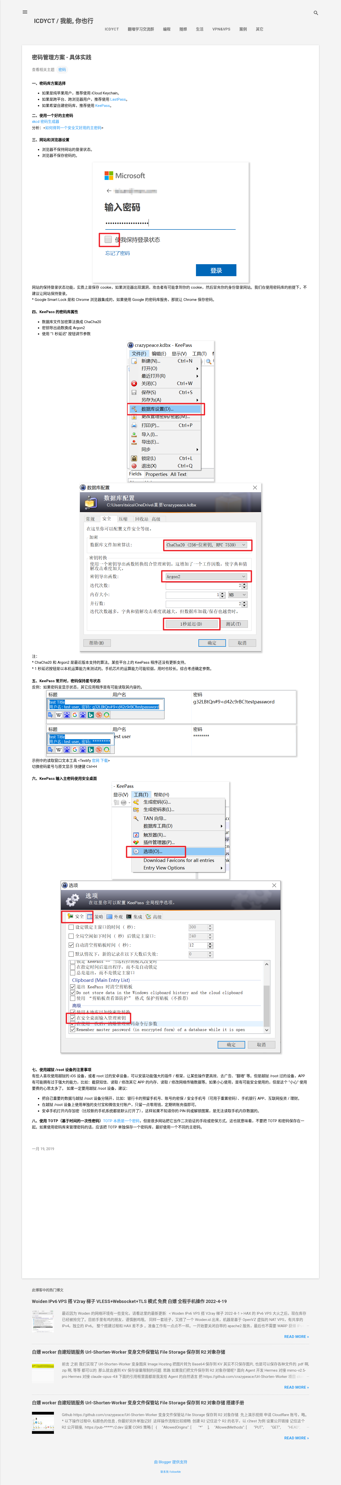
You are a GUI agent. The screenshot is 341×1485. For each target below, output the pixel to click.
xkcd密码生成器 (45, 121)
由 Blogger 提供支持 (170, 1462)
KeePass (102, 105)
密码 (62, 69)
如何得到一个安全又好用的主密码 (73, 128)
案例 (243, 29)
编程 (166, 29)
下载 (104, 760)
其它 (259, 29)
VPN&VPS (221, 29)
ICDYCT (112, 29)
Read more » (296, 1336)
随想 (183, 29)
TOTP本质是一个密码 (121, 1121)
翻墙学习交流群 (141, 29)
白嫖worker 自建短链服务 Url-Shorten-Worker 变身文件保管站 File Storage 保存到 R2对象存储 (128, 1352)
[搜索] (316, 13)
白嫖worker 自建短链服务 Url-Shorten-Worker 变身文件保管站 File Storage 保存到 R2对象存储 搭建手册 (138, 1402)
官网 (95, 760)
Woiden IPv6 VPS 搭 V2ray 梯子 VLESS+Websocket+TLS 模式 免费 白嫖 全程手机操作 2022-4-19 (129, 1301)
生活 (199, 29)
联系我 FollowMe (171, 1472)
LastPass (118, 99)
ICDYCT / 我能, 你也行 (63, 20)
